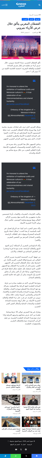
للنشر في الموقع (15, 444)
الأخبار (31, 19)
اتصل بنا (23, 444)
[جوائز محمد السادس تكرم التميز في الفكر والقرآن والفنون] (31, 378)
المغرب (25, 19)
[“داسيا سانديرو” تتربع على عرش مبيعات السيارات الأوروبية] (11, 400)
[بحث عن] (39, 5)
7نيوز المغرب (35, 32)
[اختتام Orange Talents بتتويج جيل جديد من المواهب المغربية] (31, 422)
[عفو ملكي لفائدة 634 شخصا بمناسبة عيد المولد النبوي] (31, 400)
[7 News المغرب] (20, 5)
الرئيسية (36, 15)
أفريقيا (31, 15)
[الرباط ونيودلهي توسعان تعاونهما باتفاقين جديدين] (11, 378)
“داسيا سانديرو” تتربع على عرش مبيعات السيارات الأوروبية (12, 409)
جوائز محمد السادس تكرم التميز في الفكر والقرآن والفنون (32, 387)
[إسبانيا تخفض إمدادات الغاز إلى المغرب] (11, 422)
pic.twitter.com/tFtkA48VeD (18, 104)
